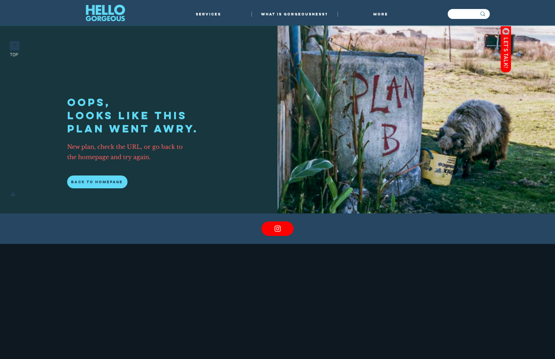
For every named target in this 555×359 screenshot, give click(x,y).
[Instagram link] (277, 228)
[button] (208, 14)
